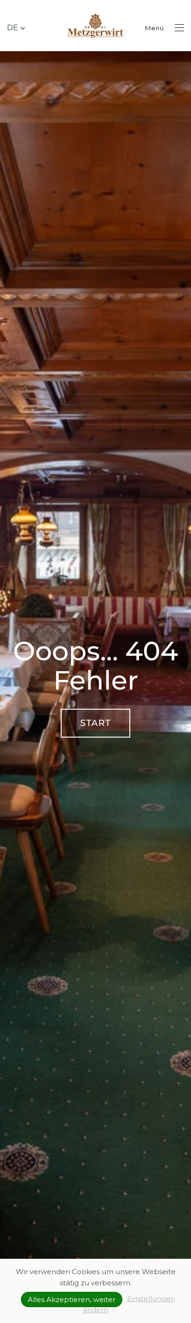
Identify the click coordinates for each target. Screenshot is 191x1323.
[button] (16, 28)
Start (95, 723)
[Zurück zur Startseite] (95, 28)
